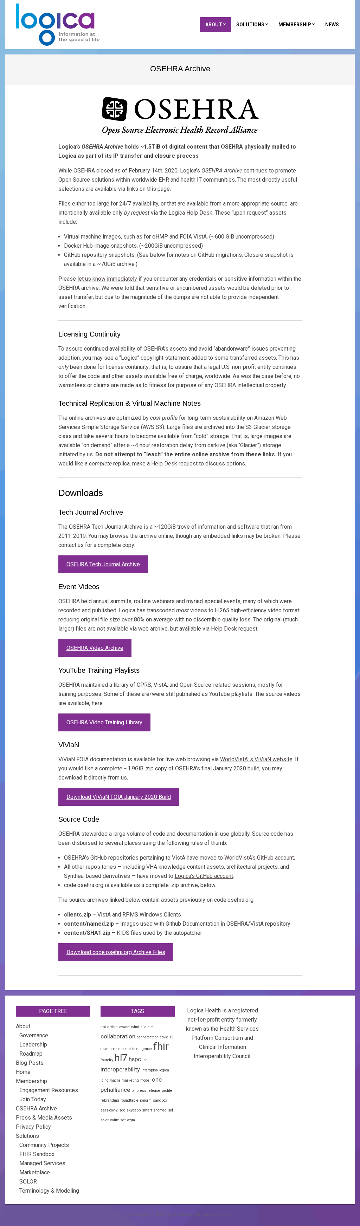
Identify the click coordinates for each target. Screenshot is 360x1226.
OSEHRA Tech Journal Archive (103, 564)
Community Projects (44, 1145)
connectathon (148, 1037)
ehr (121, 1048)
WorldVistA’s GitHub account (259, 857)
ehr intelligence (139, 1048)
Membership (31, 1081)
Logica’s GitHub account (204, 876)
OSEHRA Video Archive (94, 648)
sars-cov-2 (109, 1110)
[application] (358, 1224)
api (103, 1027)
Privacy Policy (33, 1126)
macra (115, 1080)
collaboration (118, 1036)
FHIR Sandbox (36, 1154)
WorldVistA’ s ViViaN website (256, 759)
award (124, 1027)
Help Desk (199, 212)
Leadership (33, 1044)
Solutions (27, 1136)
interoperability (120, 1069)
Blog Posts (30, 1062)
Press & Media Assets (44, 1117)
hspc (135, 1059)
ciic (143, 1027)
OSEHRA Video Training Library (104, 722)
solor (105, 1120)
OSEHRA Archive (36, 1108)
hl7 (121, 1058)
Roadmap (31, 1053)
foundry (107, 1060)
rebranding (110, 1100)
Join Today (32, 1099)
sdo (122, 1110)
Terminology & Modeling (49, 1190)
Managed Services (42, 1163)
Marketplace (34, 1172)
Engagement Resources (48, 1090)
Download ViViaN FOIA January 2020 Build (118, 797)
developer (109, 1048)
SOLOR (28, 1181)
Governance (33, 1035)
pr (133, 1090)
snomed (160, 1110)
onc (157, 1079)
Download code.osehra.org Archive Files (115, 952)
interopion (149, 1070)
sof (170, 1110)
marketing (130, 1080)
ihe (145, 1060)
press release (148, 1090)
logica (164, 1070)
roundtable (130, 1100)
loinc (104, 1080)
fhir (161, 1046)
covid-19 (167, 1037)
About (23, 1026)
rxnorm (146, 1100)
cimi (151, 1027)
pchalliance (115, 1089)
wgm (131, 1120)
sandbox (160, 1100)
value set (118, 1120)
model (145, 1080)
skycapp (134, 1110)
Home (23, 1072)
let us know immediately (107, 278)
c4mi (135, 1027)
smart (147, 1110)
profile (167, 1090)
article (112, 1027)
